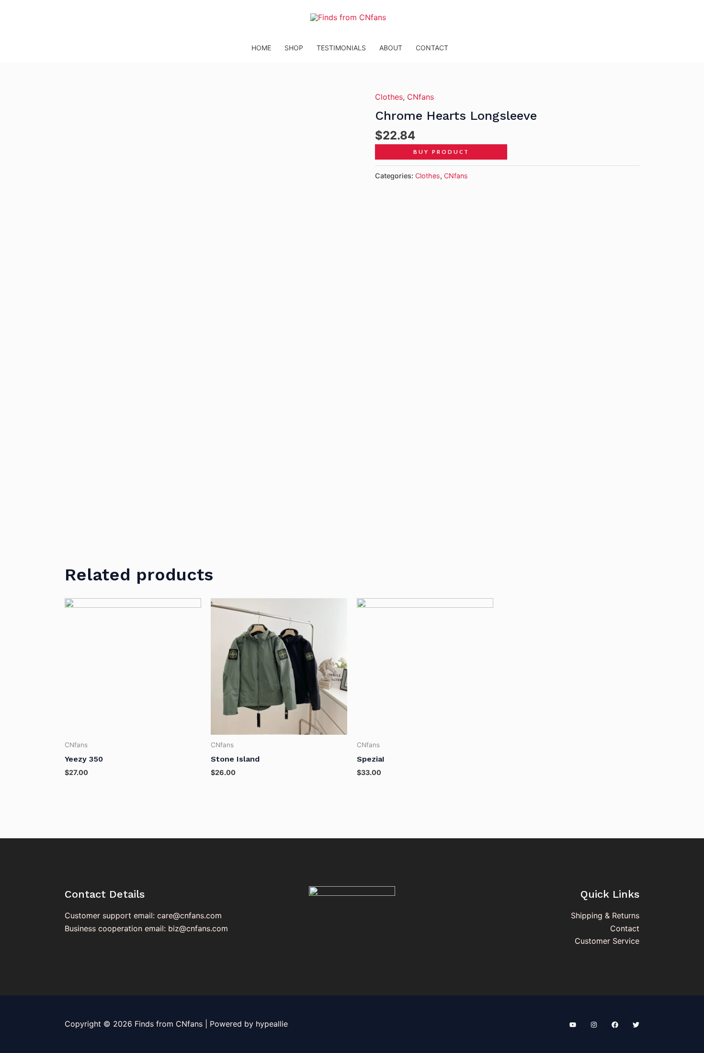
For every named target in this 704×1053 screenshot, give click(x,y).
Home (261, 48)
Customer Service (607, 941)
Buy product (441, 151)
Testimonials (341, 48)
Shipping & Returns (605, 915)
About (390, 48)
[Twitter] (636, 1024)
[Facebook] (615, 1024)
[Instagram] (593, 1024)
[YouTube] (572, 1024)
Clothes (389, 97)
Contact (432, 48)
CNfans (420, 97)
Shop (293, 48)
